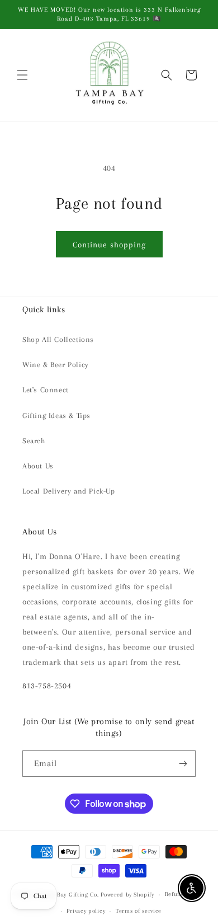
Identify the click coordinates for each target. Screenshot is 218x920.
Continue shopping (109, 244)
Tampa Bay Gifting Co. (67, 894)
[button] (22, 75)
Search (33, 440)
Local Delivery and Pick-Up (68, 491)
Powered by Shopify (127, 894)
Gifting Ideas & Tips (56, 415)
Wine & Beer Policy (55, 364)
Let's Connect (45, 390)
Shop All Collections (58, 339)
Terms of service (139, 910)
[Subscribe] (182, 763)
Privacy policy (86, 910)
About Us (38, 466)
